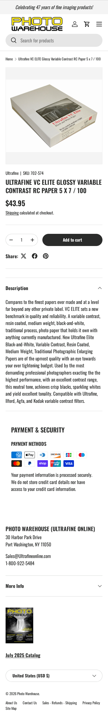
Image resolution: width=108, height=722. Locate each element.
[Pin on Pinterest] (45, 256)
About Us (11, 702)
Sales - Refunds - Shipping (59, 702)
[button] (87, 24)
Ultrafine (12, 173)
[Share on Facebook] (34, 256)
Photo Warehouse (28, 693)
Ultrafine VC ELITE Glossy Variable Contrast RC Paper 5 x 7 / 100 (59, 59)
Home (9, 59)
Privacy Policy (91, 702)
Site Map (11, 708)
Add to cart (72, 240)
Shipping (12, 212)
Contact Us (30, 702)
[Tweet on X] (23, 256)
